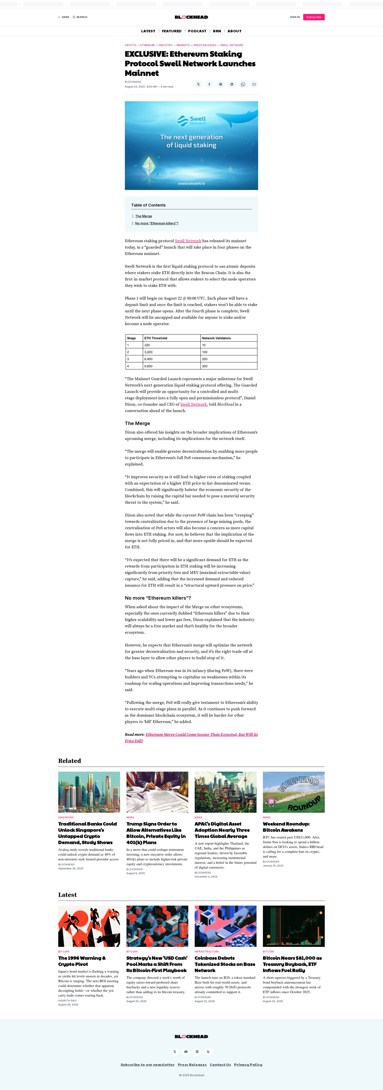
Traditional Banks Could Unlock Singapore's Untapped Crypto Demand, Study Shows (87, 832)
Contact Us (220, 1064)
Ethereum (147, 45)
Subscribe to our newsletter (148, 1064)
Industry (166, 45)
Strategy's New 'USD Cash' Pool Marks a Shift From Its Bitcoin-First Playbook (156, 963)
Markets (183, 45)
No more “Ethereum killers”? (157, 223)
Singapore (66, 817)
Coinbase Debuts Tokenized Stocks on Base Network (225, 963)
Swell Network (231, 45)
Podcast (197, 30)
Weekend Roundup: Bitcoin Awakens (286, 826)
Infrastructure (207, 951)
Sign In (295, 17)
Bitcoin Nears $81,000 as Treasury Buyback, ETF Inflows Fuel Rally (292, 963)
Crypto (130, 45)
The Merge (143, 216)
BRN (217, 30)
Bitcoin (63, 951)
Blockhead (133, 81)
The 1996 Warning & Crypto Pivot (82, 960)
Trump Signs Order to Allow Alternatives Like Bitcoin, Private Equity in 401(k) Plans (156, 832)
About (235, 30)
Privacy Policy (248, 1064)
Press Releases (205, 45)
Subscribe (314, 17)
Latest (148, 30)
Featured (172, 30)
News (130, 817)
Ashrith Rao (67, 1000)
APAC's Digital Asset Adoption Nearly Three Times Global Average (222, 829)
